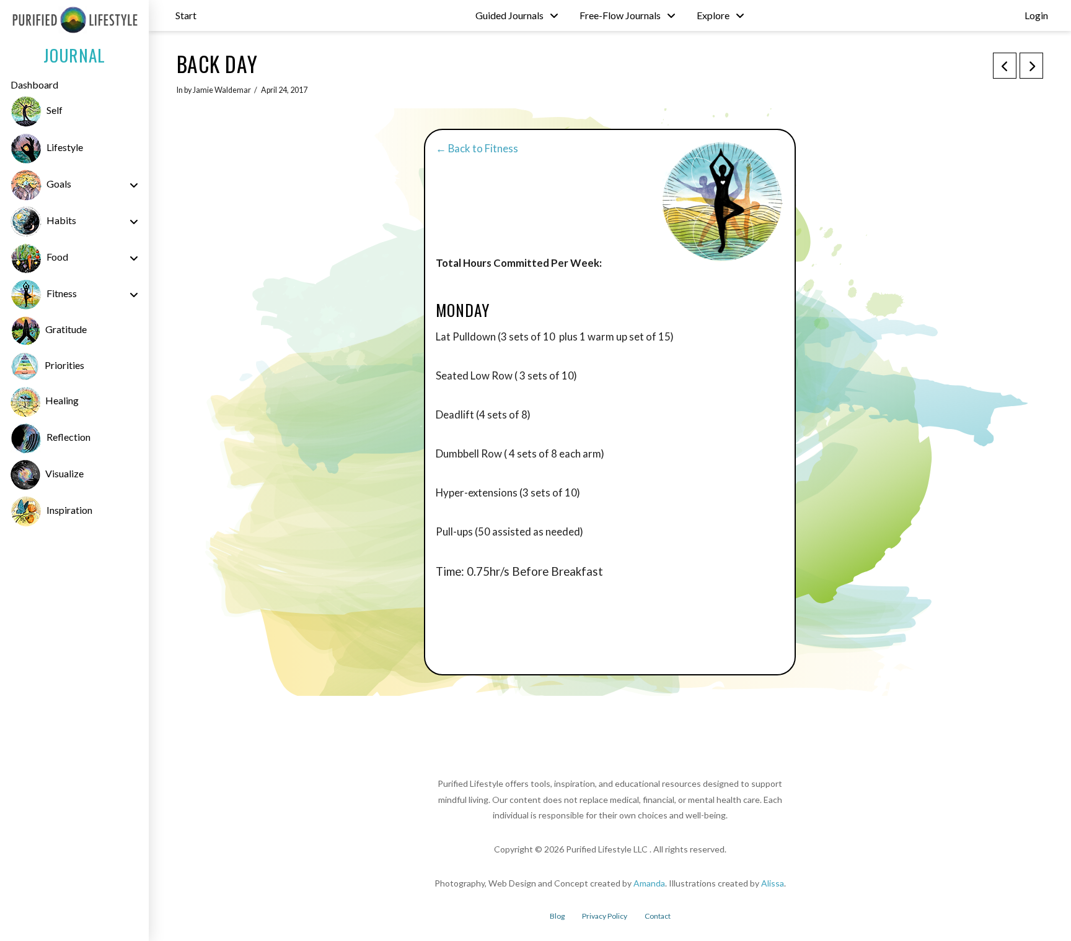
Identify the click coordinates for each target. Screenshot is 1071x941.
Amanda (649, 883)
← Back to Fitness (477, 148)
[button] (186, 15)
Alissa (772, 883)
